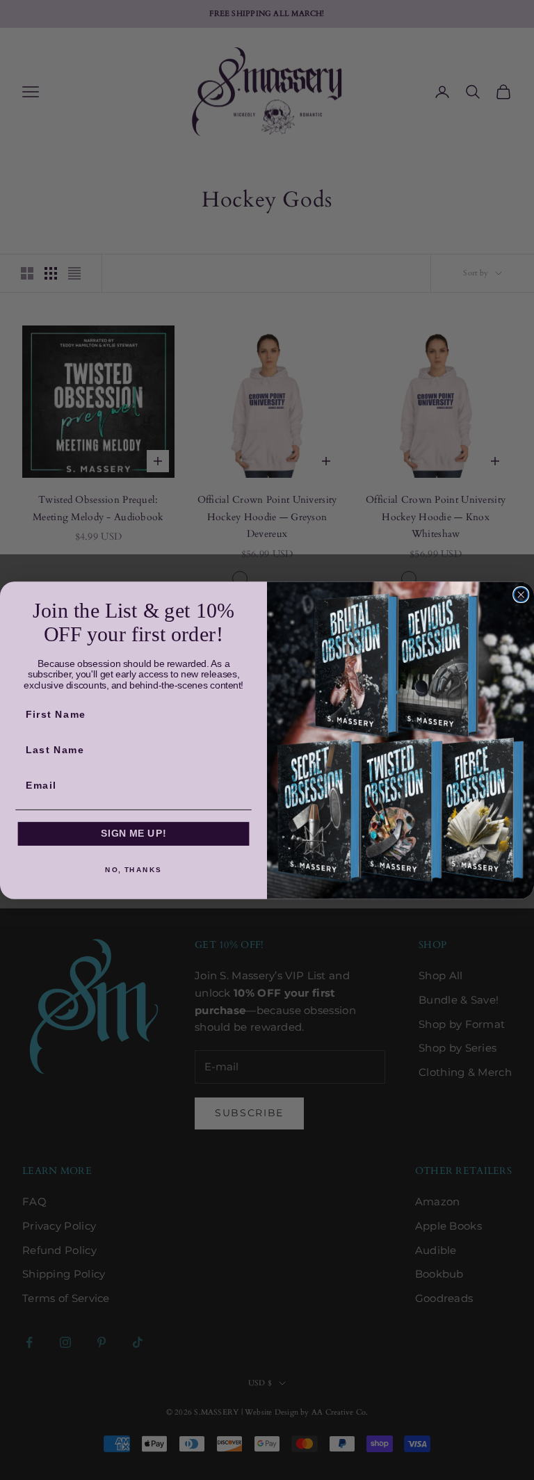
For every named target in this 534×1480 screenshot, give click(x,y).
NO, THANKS (133, 869)
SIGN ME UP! (133, 833)
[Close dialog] (521, 594)
